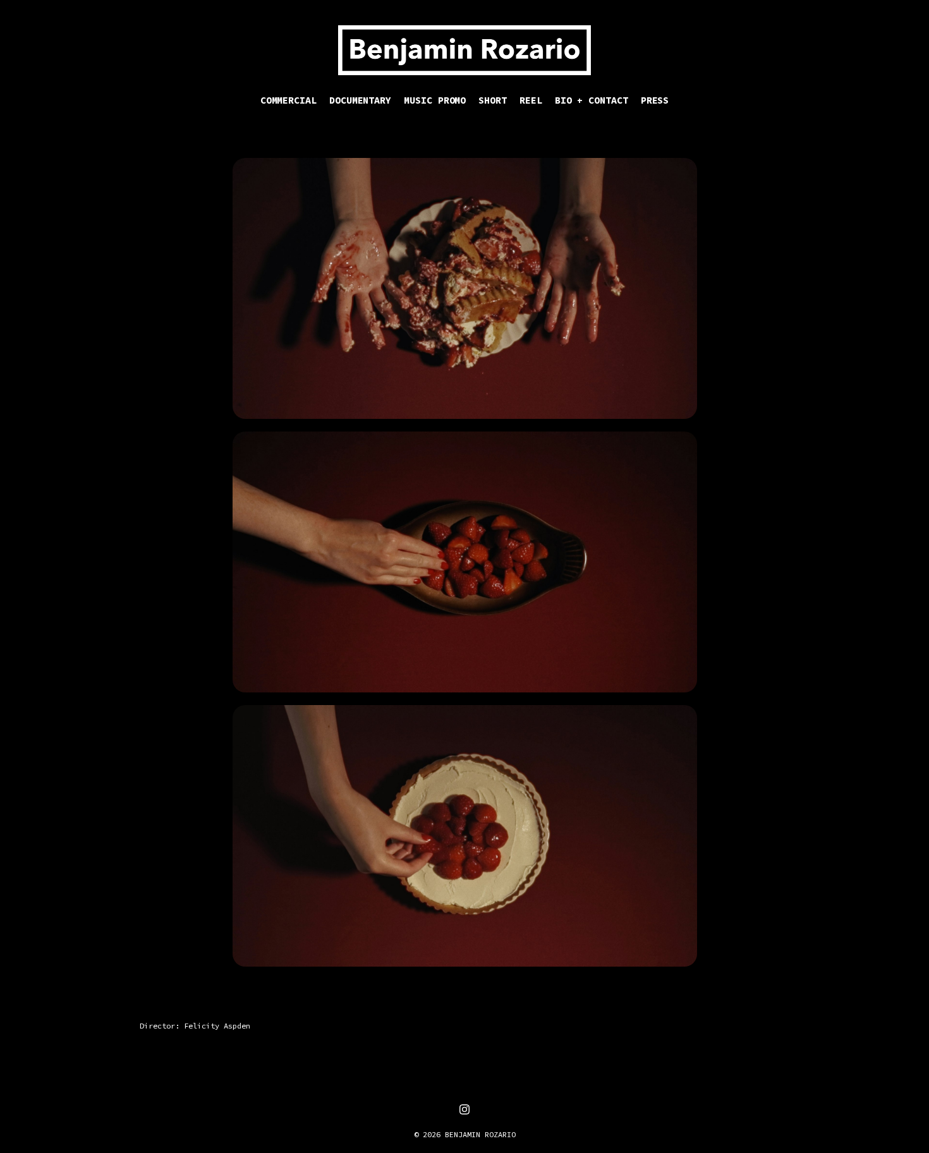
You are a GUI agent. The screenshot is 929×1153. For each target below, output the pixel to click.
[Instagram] (464, 1109)
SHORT (492, 100)
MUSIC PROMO (435, 100)
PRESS (655, 100)
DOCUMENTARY (360, 100)
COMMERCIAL (288, 100)
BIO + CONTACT (591, 100)
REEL (530, 100)
